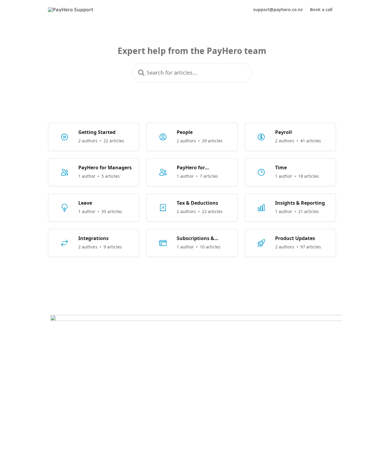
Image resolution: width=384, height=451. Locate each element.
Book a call (321, 9)
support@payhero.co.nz (278, 9)
